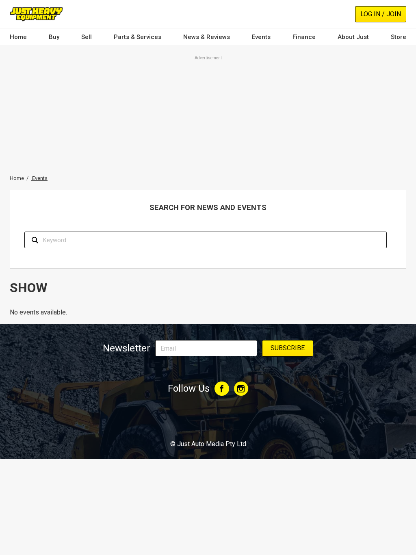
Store (398, 37)
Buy (54, 37)
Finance (304, 37)
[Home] (36, 14)
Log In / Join (380, 14)
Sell (86, 37)
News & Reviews (206, 37)
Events (261, 37)
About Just (353, 37)
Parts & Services (137, 37)
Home (18, 37)
